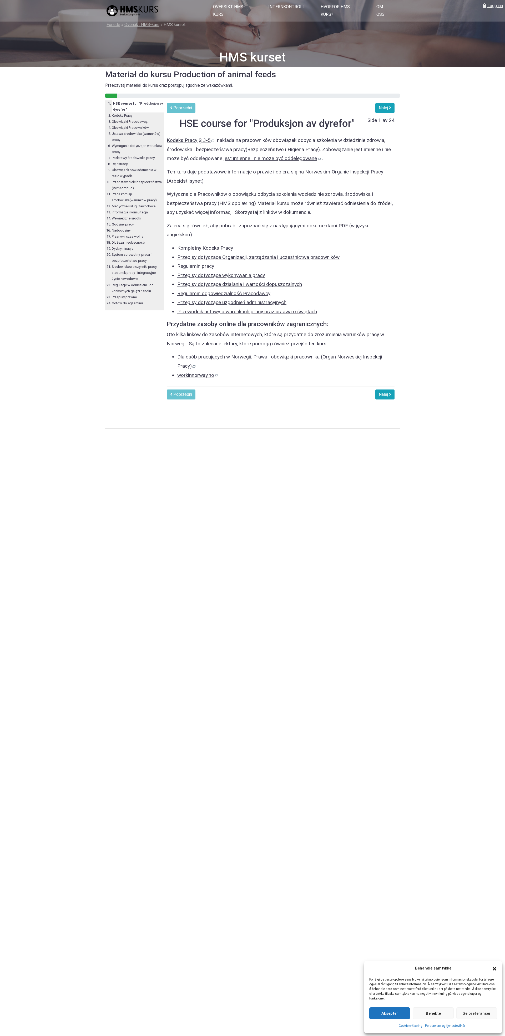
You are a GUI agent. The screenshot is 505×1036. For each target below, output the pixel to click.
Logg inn (495, 5)
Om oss (380, 10)
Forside (113, 24)
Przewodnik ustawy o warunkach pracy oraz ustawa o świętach (247, 312)
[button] (494, 968)
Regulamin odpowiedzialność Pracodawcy (223, 293)
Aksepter (389, 1013)
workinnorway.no (195, 375)
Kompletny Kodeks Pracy (205, 248)
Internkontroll (286, 6)
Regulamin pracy (195, 266)
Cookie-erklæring (410, 1026)
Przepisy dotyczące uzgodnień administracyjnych (231, 302)
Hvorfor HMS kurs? (335, 10)
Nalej (384, 107)
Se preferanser (477, 1013)
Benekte (433, 1013)
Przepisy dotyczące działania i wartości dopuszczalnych (239, 284)
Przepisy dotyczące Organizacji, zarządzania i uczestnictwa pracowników (258, 257)
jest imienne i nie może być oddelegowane (270, 158)
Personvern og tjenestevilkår (445, 1026)
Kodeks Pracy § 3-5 (189, 140)
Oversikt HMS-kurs (229, 10)
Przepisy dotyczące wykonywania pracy (221, 275)
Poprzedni (182, 107)
